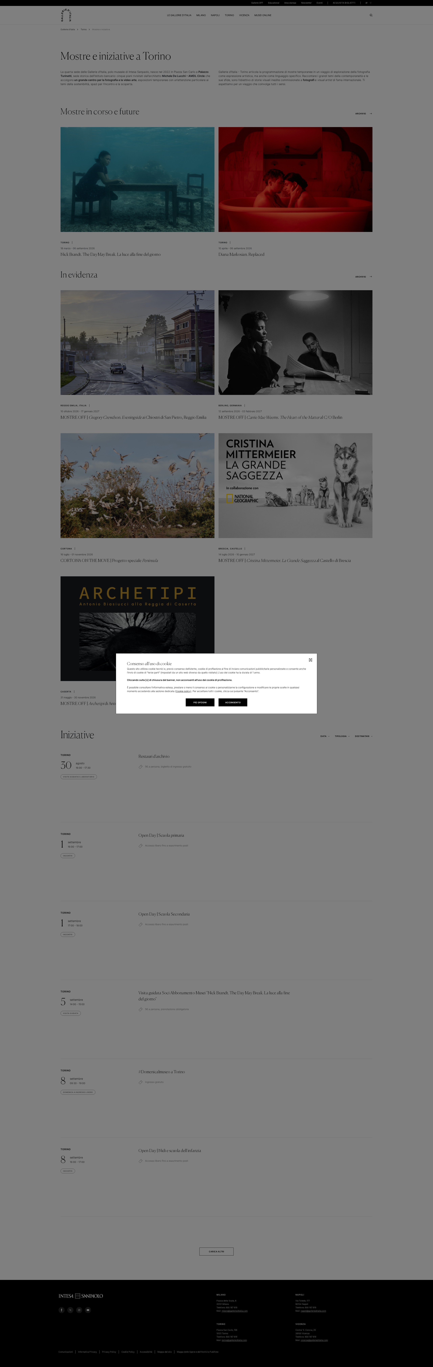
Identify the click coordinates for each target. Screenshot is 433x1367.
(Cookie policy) (183, 691)
